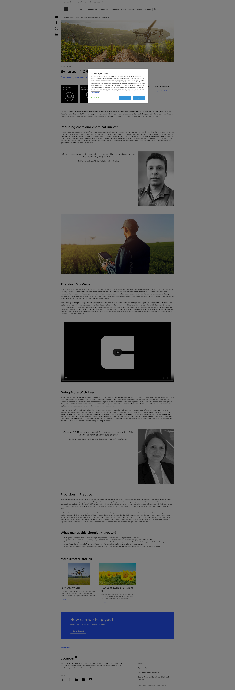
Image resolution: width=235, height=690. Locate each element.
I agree (139, 98)
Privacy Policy (95, 92)
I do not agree (125, 98)
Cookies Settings (96, 98)
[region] (118, 86)
